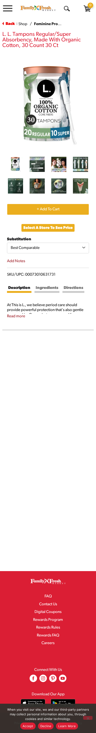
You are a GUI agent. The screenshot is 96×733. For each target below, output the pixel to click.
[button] (15, 164)
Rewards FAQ (48, 635)
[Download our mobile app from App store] (33, 703)
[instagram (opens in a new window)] (43, 680)
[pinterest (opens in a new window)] (53, 680)
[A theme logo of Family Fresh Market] (38, 8)
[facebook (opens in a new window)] (33, 680)
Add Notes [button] (16, 261)
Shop (22, 24)
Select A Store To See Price (48, 228)
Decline (45, 726)
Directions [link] (73, 288)
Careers (48, 643)
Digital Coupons (48, 612)
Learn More (67, 726)
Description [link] (19, 288)
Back (10, 24)
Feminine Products (51, 24)
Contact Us (48, 604)
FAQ (48, 596)
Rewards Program (48, 620)
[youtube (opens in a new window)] (62, 680)
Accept (28, 726)
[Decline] (88, 718)
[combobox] (48, 248)
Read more (16, 316)
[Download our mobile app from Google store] (63, 703)
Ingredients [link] (47, 288)
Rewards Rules (48, 627)
